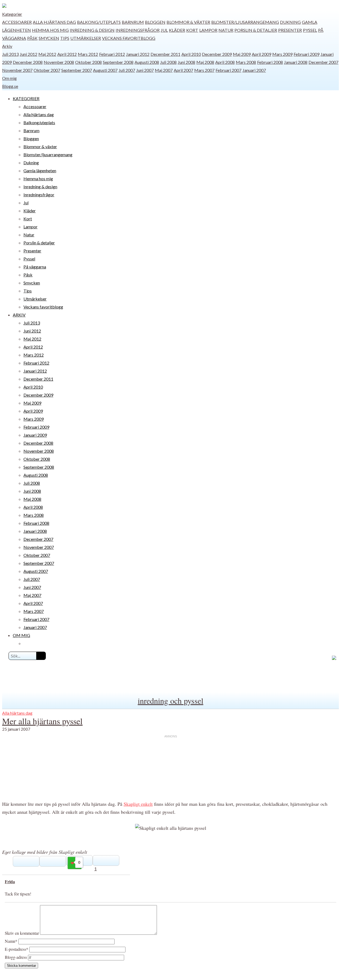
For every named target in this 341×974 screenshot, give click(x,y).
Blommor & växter (188, 22)
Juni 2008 (186, 62)
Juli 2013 (10, 54)
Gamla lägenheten (39, 170)
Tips (64, 38)
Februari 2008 (270, 62)
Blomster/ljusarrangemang (245, 22)
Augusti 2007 (105, 70)
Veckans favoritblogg (128, 38)
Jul (164, 30)
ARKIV (19, 314)
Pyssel (310, 30)
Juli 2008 (168, 62)
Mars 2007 (204, 70)
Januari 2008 (295, 62)
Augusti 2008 (147, 62)
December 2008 (28, 62)
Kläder (177, 30)
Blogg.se (10, 86)
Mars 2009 (282, 54)
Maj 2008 (205, 62)
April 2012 (67, 54)
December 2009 (217, 54)
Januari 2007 (254, 70)
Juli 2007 (127, 70)
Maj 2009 (242, 54)
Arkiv (7, 46)
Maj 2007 (164, 70)
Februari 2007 (228, 70)
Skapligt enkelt (138, 804)
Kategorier (12, 14)
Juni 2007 (145, 70)
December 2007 (323, 62)
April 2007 (183, 70)
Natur (225, 30)
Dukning (290, 22)
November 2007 (17, 70)
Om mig (9, 78)
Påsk (32, 38)
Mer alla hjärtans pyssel (42, 721)
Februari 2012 (112, 54)
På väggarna (34, 266)
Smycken (49, 38)
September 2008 (118, 62)
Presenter (290, 30)
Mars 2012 (88, 54)
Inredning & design (92, 30)
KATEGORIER (26, 98)
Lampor (208, 30)
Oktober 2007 (47, 70)
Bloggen (155, 22)
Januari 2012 (137, 54)
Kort (192, 30)
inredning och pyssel (170, 700)
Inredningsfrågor (138, 30)
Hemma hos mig (50, 30)
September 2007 (76, 70)
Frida (10, 881)
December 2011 (165, 54)
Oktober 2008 (88, 62)
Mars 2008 (246, 62)
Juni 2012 (28, 54)
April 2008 (225, 62)
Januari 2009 (35, 434)
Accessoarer (17, 22)
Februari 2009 (306, 54)
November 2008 (59, 62)
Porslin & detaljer (255, 30)
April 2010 (191, 54)
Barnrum (133, 22)
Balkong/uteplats (99, 22)
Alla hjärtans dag (54, 22)
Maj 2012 (47, 54)
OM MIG (21, 635)
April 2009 (261, 54)
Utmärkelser (85, 38)
